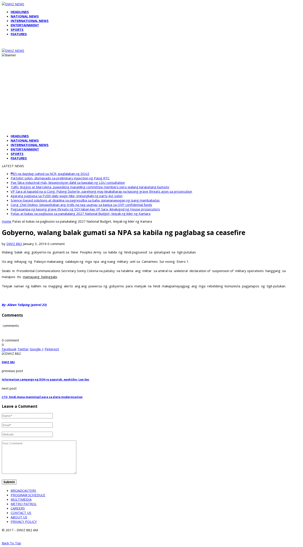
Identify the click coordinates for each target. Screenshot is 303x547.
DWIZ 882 (14, 243)
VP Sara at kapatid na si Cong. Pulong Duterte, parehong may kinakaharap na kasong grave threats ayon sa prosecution (101, 191)
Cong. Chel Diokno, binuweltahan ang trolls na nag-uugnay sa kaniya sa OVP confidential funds (81, 204)
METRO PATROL (24, 504)
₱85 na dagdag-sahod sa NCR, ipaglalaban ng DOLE (50, 173)
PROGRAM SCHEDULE (28, 495)
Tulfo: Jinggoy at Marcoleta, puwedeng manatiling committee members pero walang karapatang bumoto (90, 187)
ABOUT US (19, 517)
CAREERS (18, 508)
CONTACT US (21, 512)
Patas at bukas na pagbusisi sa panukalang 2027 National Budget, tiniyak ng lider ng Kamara (80, 213)
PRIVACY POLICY (24, 521)
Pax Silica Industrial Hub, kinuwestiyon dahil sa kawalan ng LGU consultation (68, 182)
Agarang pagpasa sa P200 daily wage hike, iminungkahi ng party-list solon (66, 196)
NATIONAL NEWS (25, 16)
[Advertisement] (151, 99)
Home (6, 221)
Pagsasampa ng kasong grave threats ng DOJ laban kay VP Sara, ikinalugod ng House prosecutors (85, 209)
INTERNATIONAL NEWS (30, 20)
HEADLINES (20, 12)
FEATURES (19, 34)
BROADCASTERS (23, 490)
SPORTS (17, 29)
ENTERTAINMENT (25, 25)
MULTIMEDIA (21, 499)
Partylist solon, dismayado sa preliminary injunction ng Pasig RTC (60, 178)
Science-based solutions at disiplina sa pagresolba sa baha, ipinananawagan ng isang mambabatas (85, 200)
